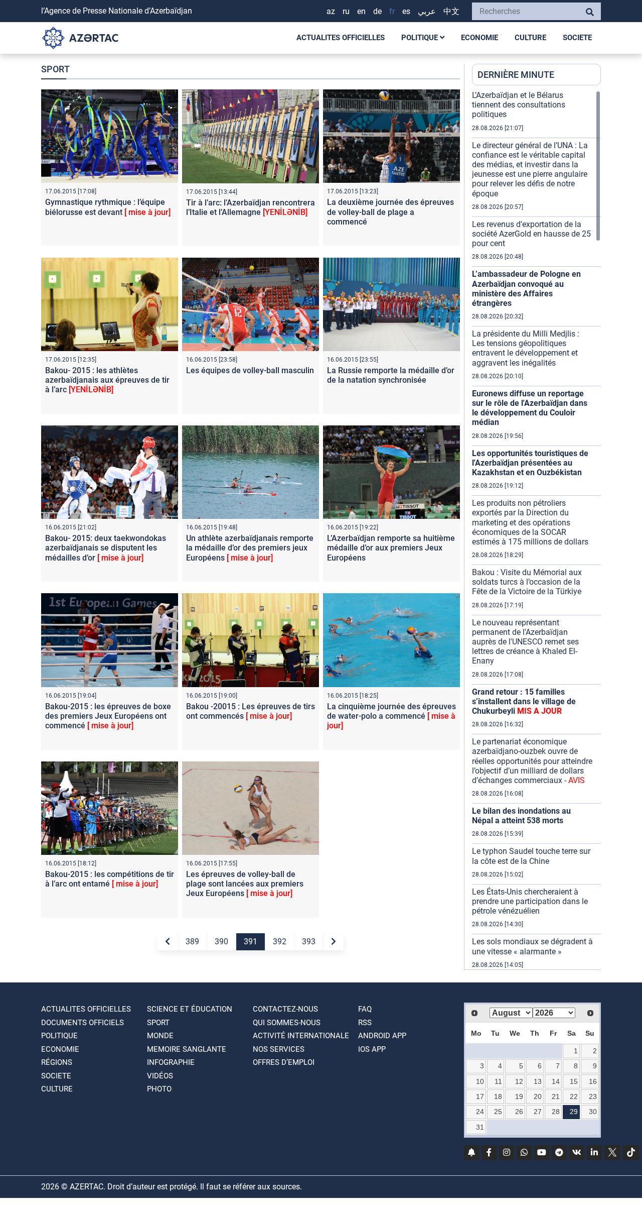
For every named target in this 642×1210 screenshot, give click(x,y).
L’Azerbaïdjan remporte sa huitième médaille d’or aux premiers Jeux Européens (391, 547)
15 (574, 1081)
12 (519, 1081)
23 (593, 1096)
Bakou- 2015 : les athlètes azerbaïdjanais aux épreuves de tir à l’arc (107, 380)
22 (574, 1096)
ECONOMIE (479, 37)
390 (221, 941)
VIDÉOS (160, 1075)
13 (538, 1081)
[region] (536, 529)
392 (279, 941)
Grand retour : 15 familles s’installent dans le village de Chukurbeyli (524, 701)
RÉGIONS (56, 1062)
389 (192, 941)
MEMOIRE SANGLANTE (186, 1049)
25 (498, 1112)
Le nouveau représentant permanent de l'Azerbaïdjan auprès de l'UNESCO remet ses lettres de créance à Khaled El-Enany (525, 642)
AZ (331, 11)
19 (519, 1096)
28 (556, 1112)
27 (538, 1112)
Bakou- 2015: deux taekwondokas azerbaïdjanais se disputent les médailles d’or (105, 547)
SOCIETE (577, 37)
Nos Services (278, 1049)
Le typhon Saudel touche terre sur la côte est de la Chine (531, 855)
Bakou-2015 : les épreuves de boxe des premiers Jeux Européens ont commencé (108, 716)
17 (480, 1096)
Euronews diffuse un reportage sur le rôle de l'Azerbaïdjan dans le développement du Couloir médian (529, 408)
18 (498, 1096)
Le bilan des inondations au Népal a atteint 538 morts (521, 815)
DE (377, 11)
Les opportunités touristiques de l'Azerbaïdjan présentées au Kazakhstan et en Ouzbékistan (530, 463)
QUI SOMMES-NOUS (286, 1022)
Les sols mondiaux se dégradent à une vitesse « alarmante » (532, 946)
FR (392, 11)
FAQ (365, 1009)
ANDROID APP (382, 1035)
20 (538, 1096)
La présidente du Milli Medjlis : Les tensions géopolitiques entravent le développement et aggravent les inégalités (525, 348)
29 (574, 1112)
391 (250, 941)
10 (480, 1081)
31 (480, 1127)
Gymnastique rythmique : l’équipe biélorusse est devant (108, 206)
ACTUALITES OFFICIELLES (340, 37)
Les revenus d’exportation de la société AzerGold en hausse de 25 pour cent (531, 233)
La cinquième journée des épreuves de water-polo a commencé (391, 716)
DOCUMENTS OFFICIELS (82, 1022)
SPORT (158, 1022)
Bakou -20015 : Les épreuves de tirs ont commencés (250, 711)
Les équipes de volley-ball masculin (250, 370)
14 (556, 1081)
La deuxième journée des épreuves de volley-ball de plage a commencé (390, 211)
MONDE (160, 1035)
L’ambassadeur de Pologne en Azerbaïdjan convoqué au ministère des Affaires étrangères (526, 288)
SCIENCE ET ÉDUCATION (189, 1009)
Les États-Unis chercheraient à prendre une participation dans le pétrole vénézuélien (530, 901)
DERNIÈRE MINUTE (515, 74)
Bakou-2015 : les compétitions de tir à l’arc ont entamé (109, 879)
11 (498, 1081)
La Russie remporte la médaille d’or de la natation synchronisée (390, 375)
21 (556, 1096)
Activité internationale (301, 1035)
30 (593, 1112)
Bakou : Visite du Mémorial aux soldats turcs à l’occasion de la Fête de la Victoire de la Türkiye (527, 582)
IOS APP (372, 1049)
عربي (427, 11)
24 (480, 1112)
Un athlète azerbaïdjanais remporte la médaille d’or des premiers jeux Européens (249, 547)
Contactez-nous (285, 1009)
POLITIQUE (420, 37)
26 (519, 1112)
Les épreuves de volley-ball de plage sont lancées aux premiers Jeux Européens (244, 883)
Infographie (171, 1062)
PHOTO (159, 1088)
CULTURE (530, 37)
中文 (451, 11)
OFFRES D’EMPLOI (283, 1062)
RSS (365, 1022)
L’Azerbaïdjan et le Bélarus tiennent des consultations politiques (518, 104)
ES (406, 11)
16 (593, 1081)
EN (361, 11)
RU (346, 11)
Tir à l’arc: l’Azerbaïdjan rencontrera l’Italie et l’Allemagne (250, 207)
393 (308, 941)
